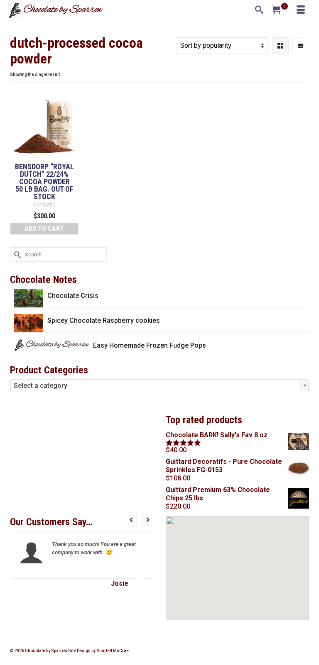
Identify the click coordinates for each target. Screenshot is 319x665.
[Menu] (300, 10)
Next (147, 519)
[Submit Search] (16, 254)
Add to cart (44, 228)
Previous (131, 519)
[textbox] (159, 386)
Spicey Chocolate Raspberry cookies (103, 320)
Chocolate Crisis (72, 296)
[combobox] (159, 385)
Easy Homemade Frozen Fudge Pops (149, 345)
